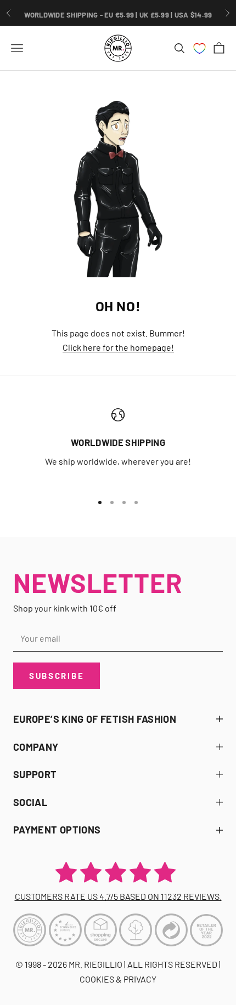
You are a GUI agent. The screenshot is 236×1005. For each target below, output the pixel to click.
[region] (118, 445)
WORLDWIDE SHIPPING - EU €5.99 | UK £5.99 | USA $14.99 (118, 12)
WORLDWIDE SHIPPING (118, 442)
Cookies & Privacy (118, 979)
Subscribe (56, 676)
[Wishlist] (199, 48)
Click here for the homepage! (118, 347)
